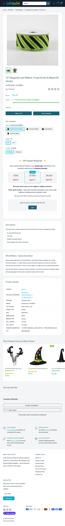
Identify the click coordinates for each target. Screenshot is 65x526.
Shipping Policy (40, 471)
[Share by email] (58, 89)
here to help (14, 440)
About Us (38, 458)
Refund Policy (39, 466)
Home (4, 10)
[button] (9, 373)
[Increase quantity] (22, 107)
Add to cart (18, 113)
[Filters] (5, 410)
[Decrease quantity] (14, 107)
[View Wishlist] (57, 3)
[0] (61, 3)
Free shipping (11, 430)
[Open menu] (4, 3)
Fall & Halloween (26, 295)
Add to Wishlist (46, 113)
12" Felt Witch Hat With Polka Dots (38, 368)
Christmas (24, 292)
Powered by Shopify (8, 521)
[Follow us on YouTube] (7, 509)
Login (32, 207)
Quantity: (8, 107)
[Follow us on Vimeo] (10, 509)
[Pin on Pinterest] (52, 89)
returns (47, 430)
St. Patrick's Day (26, 297)
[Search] (48, 3)
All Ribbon (11, 10)
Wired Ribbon (19, 10)
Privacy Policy (39, 463)
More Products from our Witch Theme (18, 341)
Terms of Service (40, 469)
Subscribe (9, 498)
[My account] (54, 3)
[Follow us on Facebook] (4, 509)
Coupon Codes (39, 460)
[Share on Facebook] (49, 89)
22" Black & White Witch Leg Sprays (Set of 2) (13, 369)
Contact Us (38, 474)
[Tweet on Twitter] (55, 89)
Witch (23, 289)
